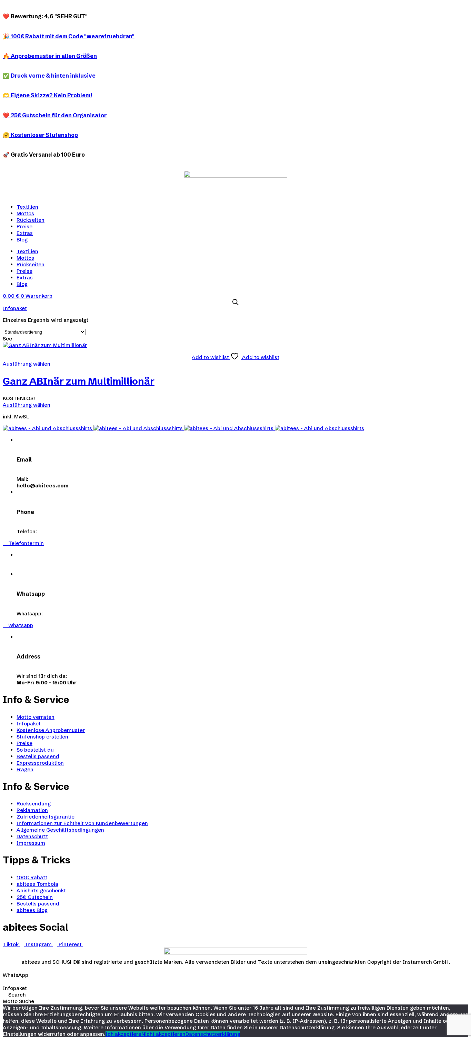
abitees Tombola (37, 884)
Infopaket (29, 723)
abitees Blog (32, 910)
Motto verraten (35, 717)
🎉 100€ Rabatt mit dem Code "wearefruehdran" (68, 36)
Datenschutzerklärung (213, 1034)
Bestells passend (38, 756)
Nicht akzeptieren (163, 1034)
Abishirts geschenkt (41, 890)
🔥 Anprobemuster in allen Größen (50, 55)
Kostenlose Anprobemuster (51, 730)
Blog (22, 239)
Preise (24, 226)
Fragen (25, 769)
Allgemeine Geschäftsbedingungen (60, 829)
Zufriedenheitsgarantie (45, 816)
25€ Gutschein (35, 897)
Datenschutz (32, 836)
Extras (25, 233)
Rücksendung (34, 803)
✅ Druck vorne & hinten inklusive (49, 75)
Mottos (25, 213)
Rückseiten (30, 220)
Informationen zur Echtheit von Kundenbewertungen (82, 823)
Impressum (31, 843)
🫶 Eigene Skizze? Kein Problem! (47, 95)
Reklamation (32, 810)
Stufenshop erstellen (42, 736)
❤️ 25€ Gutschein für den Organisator (55, 115)
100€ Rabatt (32, 877)
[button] (23, 543)
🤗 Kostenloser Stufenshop (40, 134)
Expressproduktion (40, 763)
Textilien (27, 207)
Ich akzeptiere (123, 1034)
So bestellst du (35, 749)
